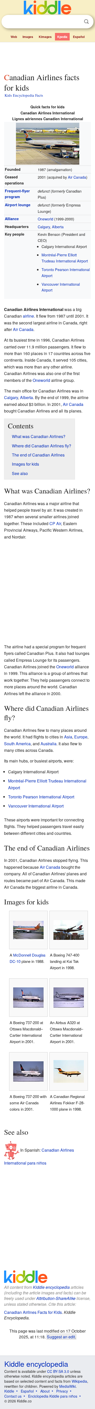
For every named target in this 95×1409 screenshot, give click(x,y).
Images (28, 36)
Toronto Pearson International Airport (41, 797)
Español (79, 36)
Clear (76, 21)
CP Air (55, 523)
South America (17, 744)
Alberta (58, 226)
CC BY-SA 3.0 (58, 1371)
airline (28, 316)
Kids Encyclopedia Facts (24, 95)
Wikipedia (79, 1381)
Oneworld (45, 218)
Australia (48, 744)
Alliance (12, 218)
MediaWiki (67, 1386)
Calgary (44, 226)
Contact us (13, 1396)
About (45, 1391)
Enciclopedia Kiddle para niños (52, 1396)
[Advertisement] (47, 56)
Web (14, 36)
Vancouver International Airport (36, 806)
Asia (68, 737)
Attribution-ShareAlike (55, 1298)
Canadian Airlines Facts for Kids (33, 1312)
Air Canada (77, 177)
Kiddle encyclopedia (51, 1287)
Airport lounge (17, 204)
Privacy (62, 1391)
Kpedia (62, 36)
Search (86, 21)
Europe (80, 737)
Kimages (45, 36)
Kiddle (9, 1391)
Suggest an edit (61, 1336)
